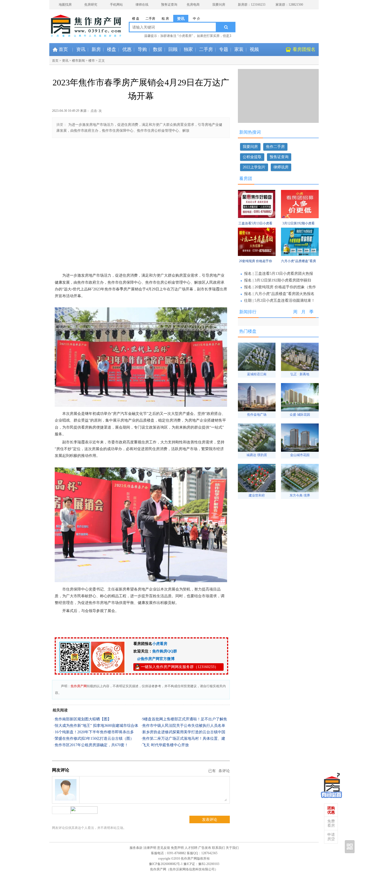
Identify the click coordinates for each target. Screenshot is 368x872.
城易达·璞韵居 (257, 455)
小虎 (331, 784)
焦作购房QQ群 (164, 651)
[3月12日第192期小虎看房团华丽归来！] (300, 217)
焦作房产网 (79, 686)
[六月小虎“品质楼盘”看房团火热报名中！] (300, 255)
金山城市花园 (300, 455)
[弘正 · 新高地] (300, 369)
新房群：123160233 (251, 4)
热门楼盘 (247, 331)
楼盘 (111, 49)
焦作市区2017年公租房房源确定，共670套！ (91, 745)
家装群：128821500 (289, 4)
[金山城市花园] (300, 450)
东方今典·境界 (300, 495)
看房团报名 (304, 49)
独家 (188, 49)
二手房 (150, 18)
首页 (63, 49)
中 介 (196, 18)
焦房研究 (90, 4)
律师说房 (281, 167)
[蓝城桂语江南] (257, 369)
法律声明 (149, 848)
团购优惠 (331, 810)
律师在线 (142, 4)
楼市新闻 (78, 60)
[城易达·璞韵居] (257, 450)
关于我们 (232, 848)
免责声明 (177, 848)
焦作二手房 (275, 147)
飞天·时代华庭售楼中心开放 (165, 745)
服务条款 (136, 848)
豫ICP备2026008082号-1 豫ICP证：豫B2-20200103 (184, 864)
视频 (254, 49)
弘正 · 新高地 (299, 374)
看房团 (245, 178)
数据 (157, 49)
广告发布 (204, 848)
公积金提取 (252, 157)
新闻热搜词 (250, 132)
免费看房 (331, 823)
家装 (239, 49)
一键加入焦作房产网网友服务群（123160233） (179, 667)
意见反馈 (163, 848)
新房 (96, 49)
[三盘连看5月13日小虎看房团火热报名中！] (257, 217)
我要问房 (218, 4)
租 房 (165, 18)
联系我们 (218, 848)
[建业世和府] (257, 490)
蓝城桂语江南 (256, 374)
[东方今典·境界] (300, 490)
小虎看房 (159, 644)
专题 (223, 49)
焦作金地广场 (256, 414)
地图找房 (65, 4)
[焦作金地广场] (257, 410)
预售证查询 (169, 4)
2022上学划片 (254, 167)
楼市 (91, 60)
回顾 (173, 49)
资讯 (181, 19)
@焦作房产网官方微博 (154, 659)
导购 (142, 49)
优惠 (126, 49)
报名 (248, 274)
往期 (248, 300)
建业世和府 (257, 495)
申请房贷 (331, 837)
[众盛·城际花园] (300, 410)
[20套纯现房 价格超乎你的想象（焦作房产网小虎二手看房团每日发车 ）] (257, 255)
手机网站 (116, 4)
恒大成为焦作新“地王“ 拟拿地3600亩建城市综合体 (96, 726)
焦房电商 (193, 4)
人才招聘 (191, 848)
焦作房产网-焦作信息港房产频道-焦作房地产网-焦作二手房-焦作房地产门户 (70, 23)
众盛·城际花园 (300, 414)
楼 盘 (135, 18)
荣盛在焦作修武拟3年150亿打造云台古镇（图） (94, 738)
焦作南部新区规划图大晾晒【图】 (83, 719)
